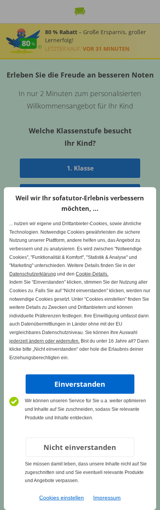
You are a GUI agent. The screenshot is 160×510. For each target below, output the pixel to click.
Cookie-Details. (92, 274)
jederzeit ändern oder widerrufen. (44, 341)
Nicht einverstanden (79, 447)
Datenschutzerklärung (32, 274)
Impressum (107, 497)
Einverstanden (79, 384)
